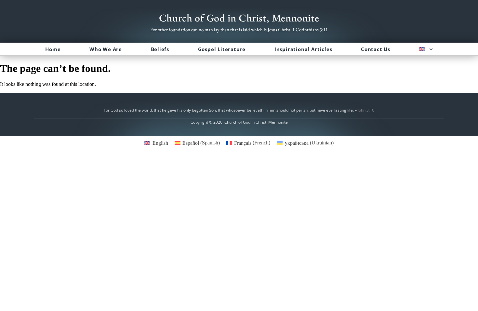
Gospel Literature (222, 49)
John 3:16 (366, 110)
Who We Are (105, 49)
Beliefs (160, 49)
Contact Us (375, 49)
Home (52, 49)
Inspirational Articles (303, 49)
